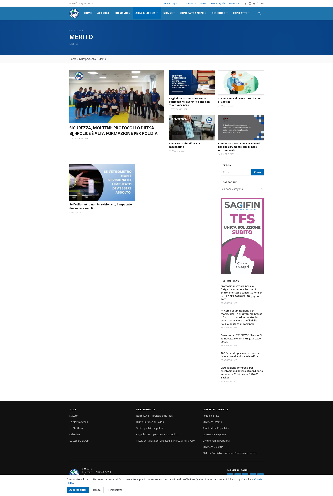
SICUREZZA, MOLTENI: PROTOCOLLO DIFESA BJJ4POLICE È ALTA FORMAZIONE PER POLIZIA (113, 130)
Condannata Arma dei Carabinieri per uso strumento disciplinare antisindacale (239, 147)
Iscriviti (203, 3)
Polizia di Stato (211, 415)
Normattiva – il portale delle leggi (154, 415)
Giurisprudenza (87, 59)
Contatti (241, 13)
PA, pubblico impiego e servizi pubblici (157, 434)
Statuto (73, 415)
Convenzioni (234, 3)
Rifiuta (97, 489)
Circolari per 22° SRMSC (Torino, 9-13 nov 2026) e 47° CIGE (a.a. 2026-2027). (242, 338)
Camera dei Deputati (214, 434)
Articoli (103, 13)
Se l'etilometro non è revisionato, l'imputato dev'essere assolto (100, 206)
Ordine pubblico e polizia (149, 428)
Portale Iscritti (190, 3)
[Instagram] (249, 3)
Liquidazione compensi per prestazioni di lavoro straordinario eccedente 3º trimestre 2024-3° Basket (242, 372)
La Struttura (76, 428)
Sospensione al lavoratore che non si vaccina (239, 100)
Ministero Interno (212, 422)
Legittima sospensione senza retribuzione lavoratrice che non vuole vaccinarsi (189, 102)
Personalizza (115, 489)
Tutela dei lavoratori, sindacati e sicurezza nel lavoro (165, 440)
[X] (258, 3)
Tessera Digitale (217, 3)
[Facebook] (245, 3)
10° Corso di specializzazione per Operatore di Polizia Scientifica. (241, 354)
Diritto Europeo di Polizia (150, 422)
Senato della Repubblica (216, 428)
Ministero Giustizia (213, 446)
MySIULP (177, 3)
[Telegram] (254, 3)
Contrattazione (193, 13)
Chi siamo (122, 13)
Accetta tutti (77, 489)
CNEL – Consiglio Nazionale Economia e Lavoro (230, 453)
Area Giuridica (146, 13)
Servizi (167, 3)
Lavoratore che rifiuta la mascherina (184, 145)
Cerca (257, 172)
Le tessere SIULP (79, 440)
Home (88, 13)
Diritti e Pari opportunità (216, 440)
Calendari (74, 434)
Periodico (220, 13)
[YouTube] (262, 3)
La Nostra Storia (78, 422)
